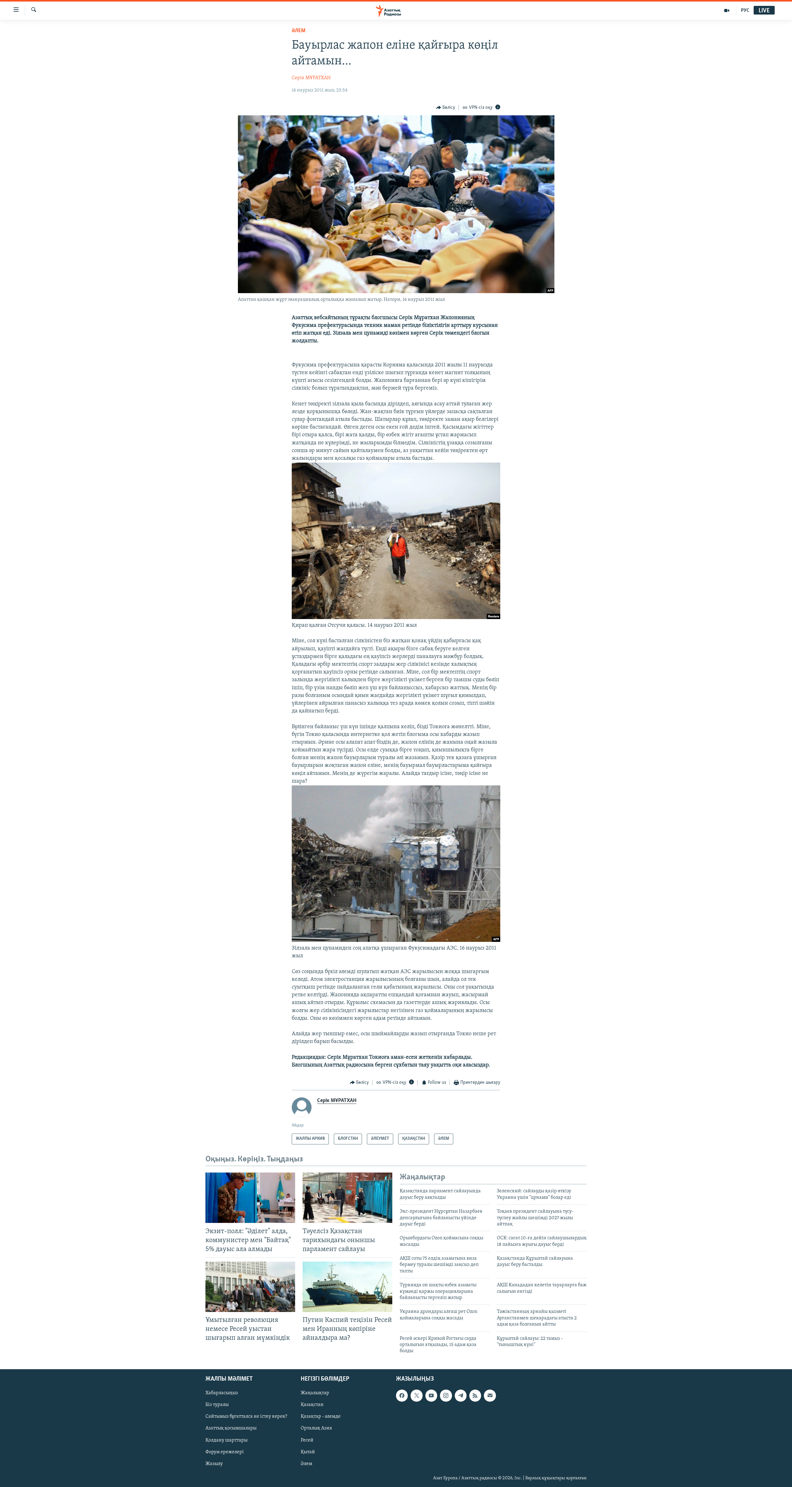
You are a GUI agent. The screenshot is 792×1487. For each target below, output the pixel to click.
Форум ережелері (224, 1451)
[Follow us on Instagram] (446, 1395)
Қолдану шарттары (226, 1440)
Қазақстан (312, 1404)
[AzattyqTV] (726, 10)
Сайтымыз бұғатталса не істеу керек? (246, 1416)
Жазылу (214, 1463)
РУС (745, 10)
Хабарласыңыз (221, 1393)
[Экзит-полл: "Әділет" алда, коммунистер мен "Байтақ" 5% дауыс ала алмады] (250, 1198)
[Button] (445, 108)
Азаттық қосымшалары (230, 1428)
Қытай (308, 1451)
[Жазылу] (490, 1395)
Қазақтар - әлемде (321, 1416)
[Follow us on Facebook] (402, 1395)
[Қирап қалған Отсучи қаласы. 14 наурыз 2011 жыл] (396, 618)
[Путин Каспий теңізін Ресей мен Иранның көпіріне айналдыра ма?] (347, 1287)
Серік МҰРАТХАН (311, 77)
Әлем (306, 1463)
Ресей (307, 1440)
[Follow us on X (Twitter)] (416, 1395)
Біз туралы (217, 1404)
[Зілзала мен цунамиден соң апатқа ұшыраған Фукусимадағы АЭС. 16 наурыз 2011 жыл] (396, 940)
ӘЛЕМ (298, 31)
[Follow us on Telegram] (461, 1395)
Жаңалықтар (315, 1393)
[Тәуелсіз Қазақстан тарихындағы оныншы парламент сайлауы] (347, 1198)
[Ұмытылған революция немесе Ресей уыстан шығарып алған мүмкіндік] (250, 1287)
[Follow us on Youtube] (431, 1395)
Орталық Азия (316, 1428)
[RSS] (475, 1395)
